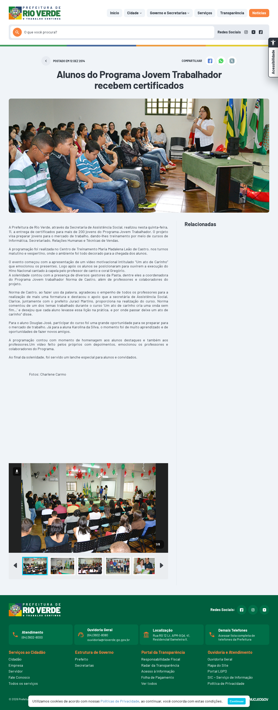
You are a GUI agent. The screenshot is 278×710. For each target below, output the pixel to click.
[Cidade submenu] (141, 13)
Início (114, 13)
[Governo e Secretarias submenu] (188, 13)
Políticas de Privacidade (120, 701)
